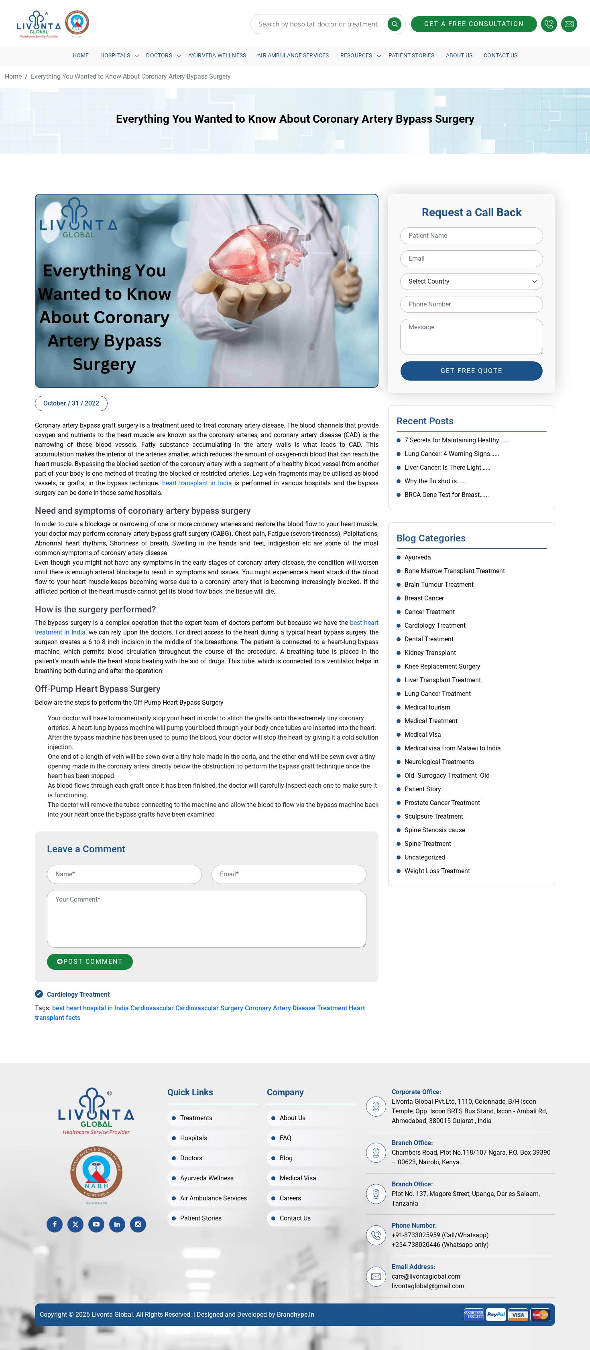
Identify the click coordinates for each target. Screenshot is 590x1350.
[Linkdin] (117, 1224)
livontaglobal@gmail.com (428, 1286)
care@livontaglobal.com (426, 1276)
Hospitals (115, 55)
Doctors (159, 55)
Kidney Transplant (430, 653)
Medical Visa (423, 734)
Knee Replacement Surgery (442, 666)
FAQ (285, 1138)
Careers (290, 1198)
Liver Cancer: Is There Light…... (447, 467)
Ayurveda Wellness (217, 55)
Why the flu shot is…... (435, 481)
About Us (459, 55)
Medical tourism (427, 707)
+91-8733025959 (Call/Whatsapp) (440, 1235)
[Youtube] (96, 1224)
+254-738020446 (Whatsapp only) (440, 1245)
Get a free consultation (474, 24)
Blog (286, 1158)
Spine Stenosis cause (435, 830)
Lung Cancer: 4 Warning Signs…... (452, 454)
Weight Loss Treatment (437, 871)
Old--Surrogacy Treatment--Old (447, 775)
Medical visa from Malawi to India (453, 748)
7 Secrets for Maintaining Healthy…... (456, 440)
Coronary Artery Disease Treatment (296, 1008)
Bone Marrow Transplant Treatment (455, 571)
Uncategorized (425, 857)
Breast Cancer (424, 598)
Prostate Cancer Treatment (442, 803)
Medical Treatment (431, 721)
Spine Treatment (428, 843)
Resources (356, 55)
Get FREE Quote (472, 371)
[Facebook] (55, 1224)
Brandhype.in (295, 1314)
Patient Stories (412, 55)
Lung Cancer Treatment (438, 693)
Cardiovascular (152, 1008)
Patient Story (423, 789)
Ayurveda (418, 557)
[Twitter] (75, 1224)
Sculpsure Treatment (434, 816)
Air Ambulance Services (293, 55)
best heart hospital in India (90, 1008)
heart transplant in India (197, 483)
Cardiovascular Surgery (209, 1008)
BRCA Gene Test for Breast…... (447, 495)
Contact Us (500, 55)
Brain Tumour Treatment (439, 584)
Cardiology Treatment (78, 994)
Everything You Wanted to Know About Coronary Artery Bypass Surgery (131, 76)
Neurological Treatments (439, 762)
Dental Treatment (429, 639)
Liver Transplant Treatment (443, 680)
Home (81, 55)
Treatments (196, 1118)
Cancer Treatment (430, 612)
